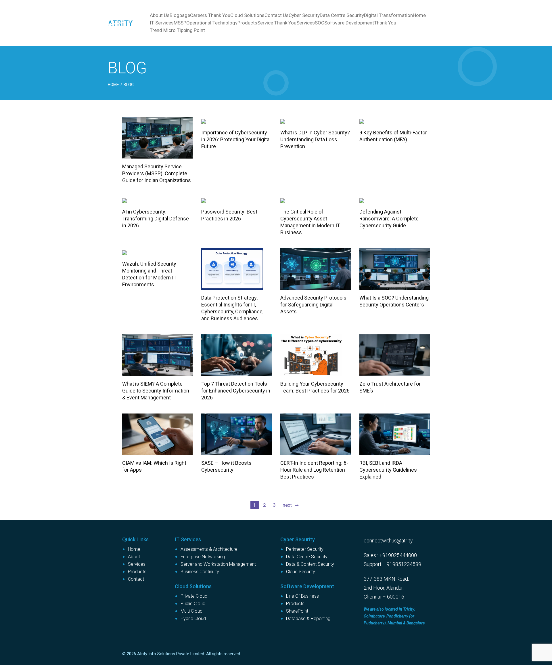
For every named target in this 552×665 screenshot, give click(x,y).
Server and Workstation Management (218, 564)
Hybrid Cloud (193, 618)
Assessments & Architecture (209, 549)
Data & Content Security (310, 564)
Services (305, 23)
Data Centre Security (342, 15)
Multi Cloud (191, 611)
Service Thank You (276, 23)
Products (247, 23)
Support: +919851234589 (392, 564)
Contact (136, 579)
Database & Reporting (308, 618)
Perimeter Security (304, 549)
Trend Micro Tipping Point (177, 30)
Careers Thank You (210, 15)
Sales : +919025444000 (390, 555)
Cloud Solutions (247, 15)
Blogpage (180, 15)
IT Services (162, 23)
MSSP (180, 23)
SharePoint (297, 611)
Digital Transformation (388, 15)
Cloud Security (300, 571)
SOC (319, 23)
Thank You (385, 23)
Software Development (349, 23)
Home (419, 15)
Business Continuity (200, 571)
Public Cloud (193, 603)
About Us (160, 15)
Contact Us (276, 15)
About (134, 556)
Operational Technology (211, 23)
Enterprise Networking (203, 556)
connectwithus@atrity (388, 541)
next (287, 505)
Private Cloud (194, 596)
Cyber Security (304, 15)
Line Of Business (302, 596)
